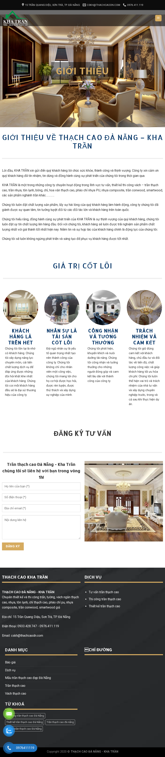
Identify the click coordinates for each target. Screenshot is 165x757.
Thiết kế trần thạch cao (104, 606)
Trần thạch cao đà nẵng (60, 722)
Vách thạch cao (15, 693)
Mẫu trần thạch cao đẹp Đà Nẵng (28, 678)
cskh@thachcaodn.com (27, 635)
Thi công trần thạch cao (105, 599)
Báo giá (10, 662)
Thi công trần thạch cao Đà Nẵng (25, 715)
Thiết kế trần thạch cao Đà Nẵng (24, 722)
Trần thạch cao (15, 686)
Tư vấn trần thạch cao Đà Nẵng (24, 728)
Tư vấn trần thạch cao (104, 592)
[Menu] (158, 18)
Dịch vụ (10, 670)
